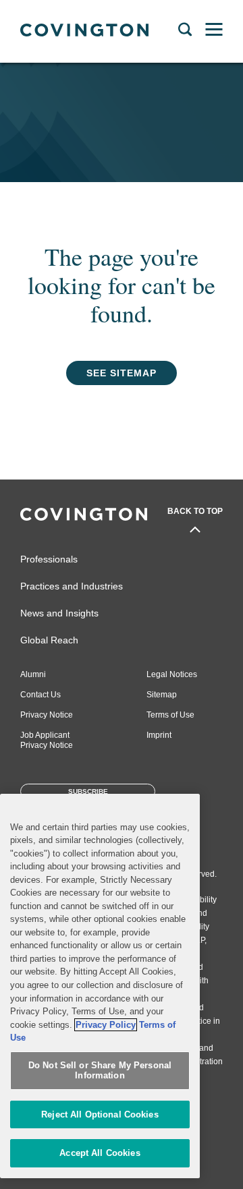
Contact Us (40, 694)
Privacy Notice (46, 715)
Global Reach (49, 640)
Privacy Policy (106, 1025)
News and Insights (59, 613)
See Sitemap (121, 373)
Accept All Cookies (99, 1153)
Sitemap (161, 694)
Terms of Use (170, 715)
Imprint (158, 735)
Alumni (33, 674)
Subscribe (88, 791)
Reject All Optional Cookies (100, 1114)
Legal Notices (171, 674)
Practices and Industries (71, 586)
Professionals (49, 559)
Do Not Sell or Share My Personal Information (99, 1070)
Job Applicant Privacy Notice (46, 740)
